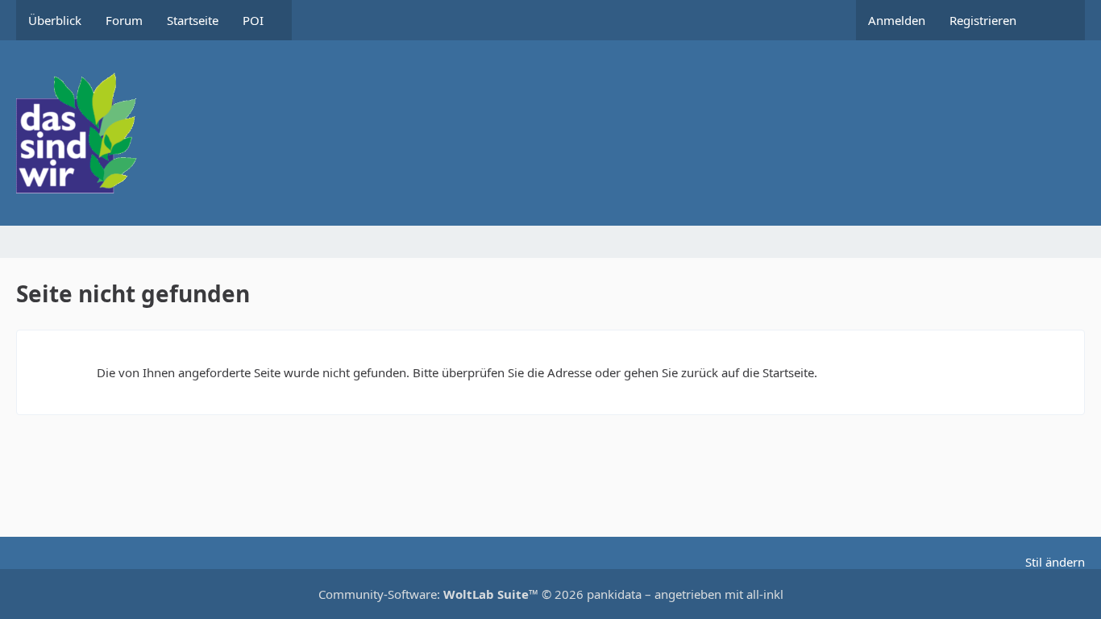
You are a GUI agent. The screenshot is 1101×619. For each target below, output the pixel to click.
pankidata (614, 594)
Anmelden (896, 20)
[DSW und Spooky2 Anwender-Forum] (550, 132)
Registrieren (982, 20)
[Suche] (1056, 20)
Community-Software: (428, 594)
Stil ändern (1055, 562)
